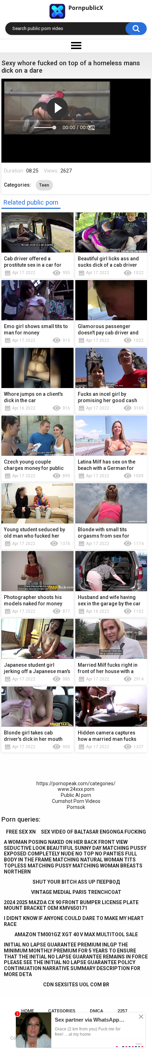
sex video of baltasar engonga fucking (93, 832)
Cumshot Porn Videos (76, 801)
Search (136, 28)
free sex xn (21, 832)
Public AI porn (76, 795)
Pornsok (76, 807)
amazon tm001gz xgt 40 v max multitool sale (76, 934)
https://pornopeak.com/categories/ (76, 783)
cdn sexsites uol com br (76, 984)
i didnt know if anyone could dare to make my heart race (74, 921)
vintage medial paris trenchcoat (76, 892)
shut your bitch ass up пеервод (76, 882)
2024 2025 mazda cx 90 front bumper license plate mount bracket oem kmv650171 (71, 905)
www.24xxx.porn (76, 789)
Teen (44, 185)
